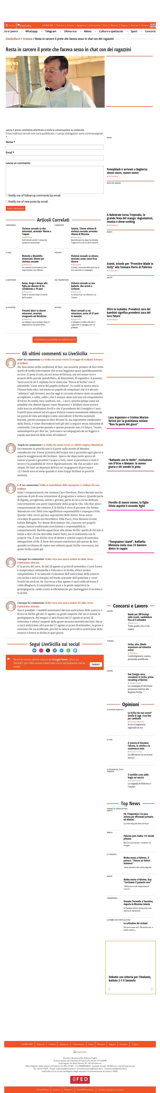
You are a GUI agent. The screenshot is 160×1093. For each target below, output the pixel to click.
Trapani (144, 25)
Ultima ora (60, 31)
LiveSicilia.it (13, 39)
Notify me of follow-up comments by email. (34, 195)
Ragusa (124, 25)
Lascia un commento (18, 163)
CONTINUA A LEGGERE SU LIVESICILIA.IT (54, 339)
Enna (105, 25)
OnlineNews (113, 176)
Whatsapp (22, 31)
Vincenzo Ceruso (136, 752)
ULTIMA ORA (47, 25)
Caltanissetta (94, 25)
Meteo (78, 31)
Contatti (56, 1089)
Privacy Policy (43, 1089)
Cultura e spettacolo (102, 31)
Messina (114, 25)
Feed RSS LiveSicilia (85, 1089)
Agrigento (81, 25)
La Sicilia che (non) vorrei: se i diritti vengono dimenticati (72, 445)
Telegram (41, 31)
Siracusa (134, 25)
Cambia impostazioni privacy (110, 1089)
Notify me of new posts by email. (28, 201)
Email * (10, 152)
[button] (109, 989)
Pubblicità (68, 1089)
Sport (124, 31)
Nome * (10, 142)
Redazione (28, 237)
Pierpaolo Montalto (137, 722)
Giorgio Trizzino (135, 781)
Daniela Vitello (135, 683)
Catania (70, 25)
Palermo (60, 25)
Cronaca (27, 39)
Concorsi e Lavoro (146, 31)
